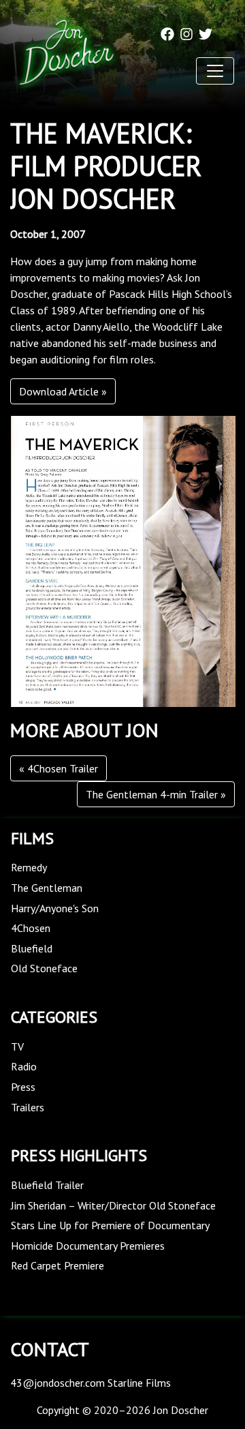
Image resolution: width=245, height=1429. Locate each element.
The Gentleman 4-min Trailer (152, 794)
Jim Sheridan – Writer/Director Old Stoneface (113, 1205)
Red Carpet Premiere (57, 1265)
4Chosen (30, 928)
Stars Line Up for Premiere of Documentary (110, 1225)
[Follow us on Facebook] (167, 32)
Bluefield (31, 948)
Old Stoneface (44, 968)
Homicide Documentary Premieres (88, 1245)
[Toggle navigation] (215, 71)
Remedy (29, 867)
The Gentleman (46, 887)
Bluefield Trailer (47, 1185)
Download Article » (63, 391)
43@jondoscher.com (57, 1382)
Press (23, 1087)
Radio (24, 1066)
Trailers (27, 1107)
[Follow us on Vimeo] (224, 32)
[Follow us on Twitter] (205, 32)
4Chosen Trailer (62, 768)
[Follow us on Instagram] (186, 32)
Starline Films (139, 1382)
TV (17, 1046)
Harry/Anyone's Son (55, 908)
